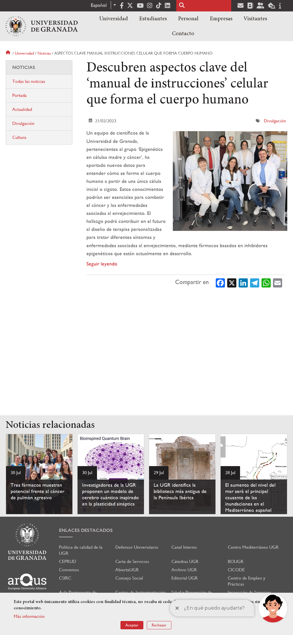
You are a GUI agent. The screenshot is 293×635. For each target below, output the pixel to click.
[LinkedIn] (243, 282)
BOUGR (235, 561)
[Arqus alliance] (27, 582)
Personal (188, 19)
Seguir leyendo (101, 264)
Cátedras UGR (185, 561)
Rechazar (159, 625)
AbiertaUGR (127, 569)
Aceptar (131, 625)
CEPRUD (67, 561)
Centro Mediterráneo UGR (253, 547)
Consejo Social (129, 578)
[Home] (41, 26)
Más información (29, 616)
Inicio (8, 53)
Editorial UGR (184, 578)
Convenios (69, 569)
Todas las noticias (28, 81)
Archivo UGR (184, 569)
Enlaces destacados (86, 530)
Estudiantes (153, 19)
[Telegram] (254, 282)
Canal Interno (184, 547)
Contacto (183, 34)
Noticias (44, 53)
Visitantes (255, 19)
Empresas (221, 19)
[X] (231, 282)
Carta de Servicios (132, 561)
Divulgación (275, 120)
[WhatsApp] (266, 282)
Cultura (19, 137)
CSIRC (65, 578)
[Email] (277, 282)
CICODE (236, 569)
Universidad (113, 19)
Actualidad (22, 109)
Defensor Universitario (136, 547)
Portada (19, 95)
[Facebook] (220, 282)
